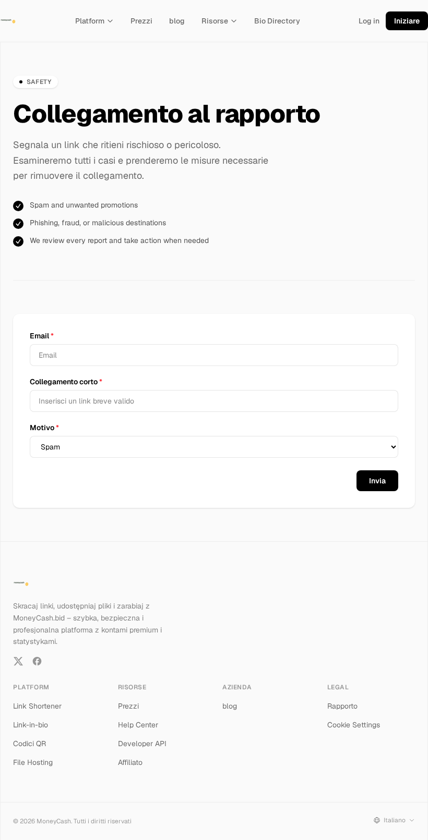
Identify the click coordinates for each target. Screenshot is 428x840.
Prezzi (141, 21)
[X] (18, 661)
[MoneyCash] (8, 21)
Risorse (214, 21)
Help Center (138, 724)
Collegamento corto (66, 381)
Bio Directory (277, 21)
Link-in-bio (30, 724)
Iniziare (407, 21)
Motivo (44, 427)
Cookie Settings (353, 724)
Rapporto (342, 706)
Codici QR (29, 743)
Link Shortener (37, 706)
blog (177, 21)
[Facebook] (37, 661)
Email (42, 335)
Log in (369, 21)
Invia (377, 480)
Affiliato (130, 762)
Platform (89, 21)
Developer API (142, 743)
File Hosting (33, 762)
